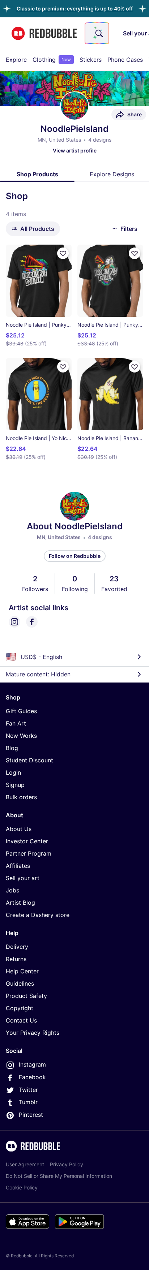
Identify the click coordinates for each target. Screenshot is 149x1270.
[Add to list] (63, 253)
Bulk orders (21, 797)
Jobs (12, 890)
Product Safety (26, 995)
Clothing (52, 59)
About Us (18, 828)
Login (13, 772)
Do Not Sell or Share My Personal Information (59, 1176)
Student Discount (29, 760)
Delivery (17, 946)
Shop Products (37, 174)
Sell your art (22, 878)
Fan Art (16, 723)
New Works (21, 735)
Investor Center (27, 841)
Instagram (32, 1064)
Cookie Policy (22, 1187)
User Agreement (25, 1164)
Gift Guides (21, 711)
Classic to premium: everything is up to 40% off (75, 8)
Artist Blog (20, 902)
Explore (16, 59)
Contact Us (21, 1020)
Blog (12, 748)
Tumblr (28, 1102)
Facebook (32, 1077)
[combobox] (96, 33)
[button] (75, 8)
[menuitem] (16, 59)
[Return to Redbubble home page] (44, 33)
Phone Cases (125, 59)
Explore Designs (112, 174)
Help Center (22, 971)
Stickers (91, 59)
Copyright (19, 1008)
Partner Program (28, 853)
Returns (16, 959)
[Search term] (98, 33)
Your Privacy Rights (32, 1032)
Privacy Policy (66, 1164)
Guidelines (20, 983)
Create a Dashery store (37, 914)
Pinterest (31, 1114)
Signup (15, 784)
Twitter (28, 1089)
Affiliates (18, 865)
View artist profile (75, 150)
